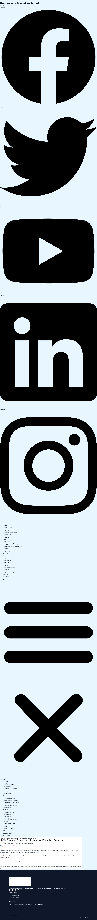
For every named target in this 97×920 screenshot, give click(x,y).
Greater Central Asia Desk (11, 564)
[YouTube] (21, 890)
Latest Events (6, 576)
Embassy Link (8, 560)
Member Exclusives (7, 578)
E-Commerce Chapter (10, 567)
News (5, 838)
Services (4, 539)
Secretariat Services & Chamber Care (13, 546)
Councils (7, 548)
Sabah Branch (8, 537)
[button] (48, 679)
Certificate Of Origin (10, 543)
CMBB (7, 565)
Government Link (9, 558)
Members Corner (6, 579)
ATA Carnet (8, 541)
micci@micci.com (16, 895)
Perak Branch (8, 534)
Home (4, 523)
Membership (6, 553)
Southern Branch (9, 536)
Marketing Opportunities (11, 550)
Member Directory (9, 557)
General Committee (9, 529)
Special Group (6, 562)
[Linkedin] (9, 890)
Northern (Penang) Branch (11, 532)
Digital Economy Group (10, 572)
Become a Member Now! (19, 3)
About (6, 525)
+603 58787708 (15, 897)
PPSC (6, 571)
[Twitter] (18, 890)
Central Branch (8, 530)
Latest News (5, 574)
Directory (5, 555)
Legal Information (9, 527)
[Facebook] (15, 890)
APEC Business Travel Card (11, 544)
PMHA (7, 569)
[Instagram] (12, 890)
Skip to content (3, 0)
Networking (8, 551)
